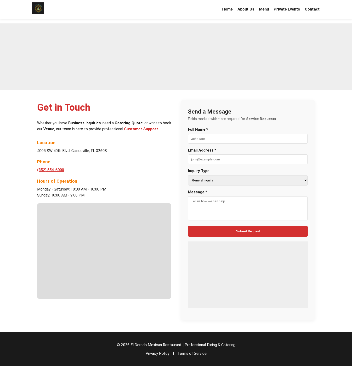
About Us (246, 9)
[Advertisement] (176, 56)
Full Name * (198, 129)
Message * (197, 192)
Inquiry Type (199, 171)
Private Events (287, 9)
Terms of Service (192, 353)
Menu (264, 9)
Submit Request (248, 231)
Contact (312, 9)
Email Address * (202, 150)
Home (227, 9)
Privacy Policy (158, 353)
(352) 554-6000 (50, 170)
